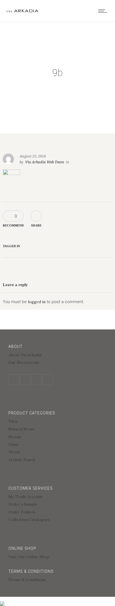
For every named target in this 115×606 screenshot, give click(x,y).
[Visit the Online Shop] (57, 557)
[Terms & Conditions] (57, 580)
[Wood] (57, 452)
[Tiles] (57, 422)
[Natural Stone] (57, 429)
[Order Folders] (57, 513)
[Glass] (57, 445)
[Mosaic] (57, 437)
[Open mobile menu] (103, 10)
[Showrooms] (57, 362)
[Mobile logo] (2, 600)
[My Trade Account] (57, 497)
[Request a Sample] (57, 505)
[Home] (22, 11)
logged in (36, 301)
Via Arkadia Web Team (44, 162)
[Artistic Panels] (57, 460)
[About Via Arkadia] (57, 355)
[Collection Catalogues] (57, 520)
